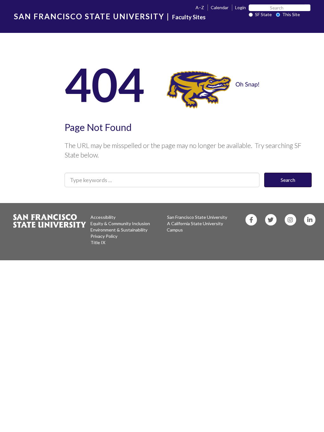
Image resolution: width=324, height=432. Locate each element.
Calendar (219, 7)
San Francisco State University (197, 217)
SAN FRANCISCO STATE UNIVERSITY (89, 16)
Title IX (97, 242)
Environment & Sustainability (118, 229)
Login (240, 7)
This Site (291, 14)
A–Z (200, 7)
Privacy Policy (103, 236)
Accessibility (102, 217)
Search (288, 180)
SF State (263, 14)
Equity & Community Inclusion (120, 223)
